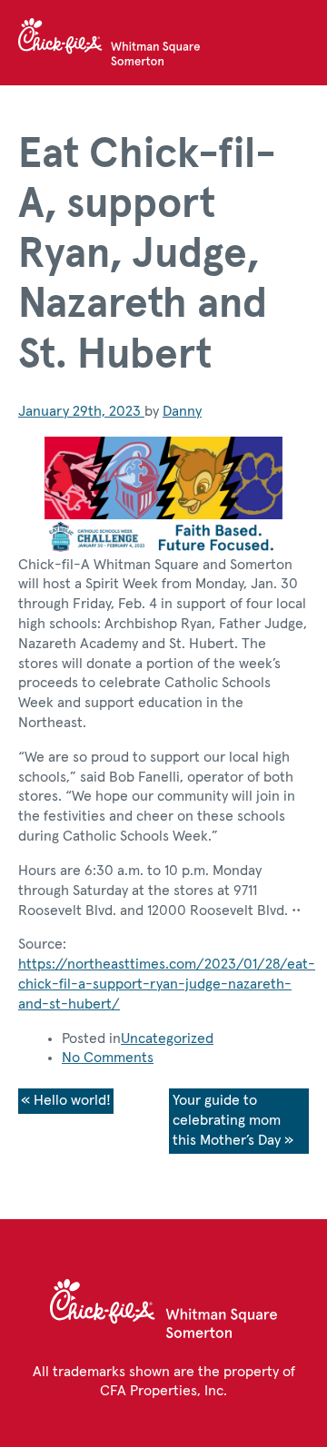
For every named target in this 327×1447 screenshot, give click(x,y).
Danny (182, 411)
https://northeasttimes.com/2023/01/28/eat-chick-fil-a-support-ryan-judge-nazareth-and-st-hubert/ (166, 984)
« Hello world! (66, 1100)
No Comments (108, 1057)
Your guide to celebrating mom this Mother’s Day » (233, 1120)
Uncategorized (167, 1038)
